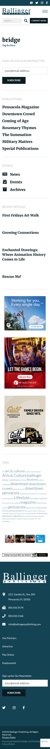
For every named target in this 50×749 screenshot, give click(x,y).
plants (32, 519)
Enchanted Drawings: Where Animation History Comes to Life (24, 254)
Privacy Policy (9, 737)
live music (34, 498)
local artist (5, 503)
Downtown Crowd (18, 114)
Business (32, 479)
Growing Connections (20, 232)
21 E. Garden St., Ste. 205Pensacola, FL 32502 (21, 597)
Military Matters (17, 141)
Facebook (24, 707)
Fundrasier (43, 494)
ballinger (34, 475)
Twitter (4, 707)
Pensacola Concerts (31, 511)
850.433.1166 (15, 615)
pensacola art (31, 508)
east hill (22, 494)
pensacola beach (16, 510)
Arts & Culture (14, 475)
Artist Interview (35, 472)
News (15, 174)
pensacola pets (38, 516)
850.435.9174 (15, 607)
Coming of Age (15, 121)
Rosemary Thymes (19, 127)
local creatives (15, 503)
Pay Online (8, 654)
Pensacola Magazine (20, 107)
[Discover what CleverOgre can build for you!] (25, 555)
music (38, 503)
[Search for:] (13, 20)
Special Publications (20, 148)
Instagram (14, 707)
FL (37, 494)
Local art (43, 498)
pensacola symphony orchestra (12, 519)
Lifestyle (21, 497)
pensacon (26, 519)
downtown (19, 483)
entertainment (30, 494)
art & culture (15, 471)
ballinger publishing (9, 480)
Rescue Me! (11, 276)
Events (16, 182)
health (11, 498)
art (3, 472)
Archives (18, 189)
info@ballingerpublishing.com (24, 624)
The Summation (16, 134)
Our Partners (9, 638)
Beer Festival (22, 480)
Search (26, 20)
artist (27, 472)
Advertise (7, 646)
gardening (5, 498)
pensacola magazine (11, 516)
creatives (6, 484)
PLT (36, 519)
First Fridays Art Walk (20, 215)
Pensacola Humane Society (18, 513)
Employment (9, 662)
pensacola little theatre (38, 513)
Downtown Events (18, 489)
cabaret (41, 480)
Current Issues (39, 21)
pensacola (16, 506)
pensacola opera (27, 516)
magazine (28, 502)
